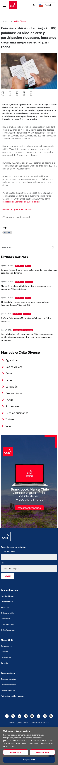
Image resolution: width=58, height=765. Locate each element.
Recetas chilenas (7, 602)
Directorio (4, 652)
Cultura (10, 373)
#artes (7, 232)
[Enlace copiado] (31, 93)
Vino (8, 426)
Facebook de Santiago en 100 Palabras (20, 201)
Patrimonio (12, 406)
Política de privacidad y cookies (12, 696)
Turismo (10, 419)
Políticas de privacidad (40, 722)
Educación (12, 386)
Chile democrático (7, 624)
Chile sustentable (7, 613)
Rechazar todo (42, 752)
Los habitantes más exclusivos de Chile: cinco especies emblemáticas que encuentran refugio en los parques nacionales (27, 337)
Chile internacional (7, 630)
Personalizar (15, 752)
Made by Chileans (7, 596)
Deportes (11, 379)
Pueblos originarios (17, 412)
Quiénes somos (6, 646)
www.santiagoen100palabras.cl (17, 209)
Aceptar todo (29, 760)
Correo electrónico (9, 551)
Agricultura (12, 360)
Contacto (4, 663)
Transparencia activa (8, 679)
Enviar (8, 576)
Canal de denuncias (8, 690)
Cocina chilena (14, 366)
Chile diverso (5, 619)
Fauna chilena (14, 393)
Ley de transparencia (8, 685)
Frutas (9, 399)
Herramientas (6, 657)
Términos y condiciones (18, 722)
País (3, 563)
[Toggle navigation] (4, 5)
